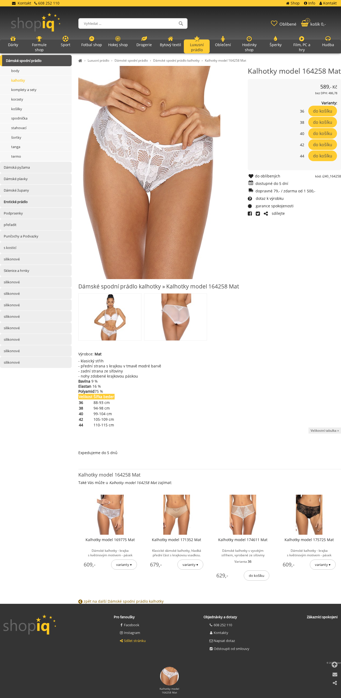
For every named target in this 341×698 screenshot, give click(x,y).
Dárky (13, 44)
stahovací (18, 127)
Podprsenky (13, 213)
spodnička (19, 118)
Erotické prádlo (16, 201)
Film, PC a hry (301, 47)
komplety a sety (23, 89)
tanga (15, 146)
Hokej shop (118, 44)
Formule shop (39, 47)
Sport (65, 44)
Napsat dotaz (224, 640)
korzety (17, 99)
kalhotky (18, 80)
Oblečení (223, 44)
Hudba (328, 44)
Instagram (132, 632)
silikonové (12, 259)
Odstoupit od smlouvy (231, 648)
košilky (16, 108)
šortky (16, 137)
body (15, 70)
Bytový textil (170, 44)
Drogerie (144, 44)
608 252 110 (223, 624)
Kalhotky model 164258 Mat (225, 60)
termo (16, 156)
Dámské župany (16, 190)
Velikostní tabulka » (325, 430)
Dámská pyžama (17, 167)
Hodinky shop (249, 47)
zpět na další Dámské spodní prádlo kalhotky (123, 601)
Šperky (276, 44)
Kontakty (221, 632)
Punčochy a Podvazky (21, 236)
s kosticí (10, 247)
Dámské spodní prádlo (131, 60)
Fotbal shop (91, 44)
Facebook (131, 624)
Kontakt (24, 3)
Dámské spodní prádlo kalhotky (176, 60)
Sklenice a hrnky (16, 270)
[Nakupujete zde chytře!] (81, 60)
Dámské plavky (16, 178)
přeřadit (10, 224)
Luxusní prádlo (98, 60)
